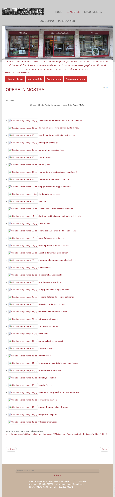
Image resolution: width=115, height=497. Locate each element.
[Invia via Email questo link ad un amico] (107, 87)
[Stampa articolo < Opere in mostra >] (104, 87)
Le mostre (73, 12)
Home (58, 12)
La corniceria (93, 12)
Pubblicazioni (66, 21)
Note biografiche (35, 79)
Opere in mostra (54, 79)
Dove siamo (47, 21)
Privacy (57, 475)
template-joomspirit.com (114, 489)
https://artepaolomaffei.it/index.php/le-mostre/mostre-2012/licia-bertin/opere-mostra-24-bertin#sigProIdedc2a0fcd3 (56, 434)
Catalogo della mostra (75, 79)
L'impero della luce (15, 79)
